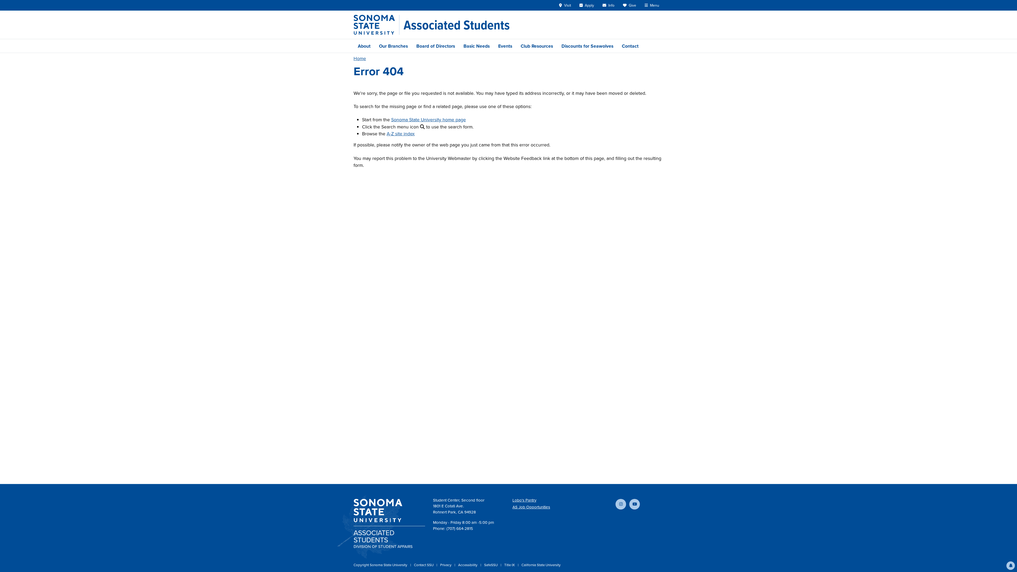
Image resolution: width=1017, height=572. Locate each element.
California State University (541, 564)
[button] (1010, 565)
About (364, 46)
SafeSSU (491, 564)
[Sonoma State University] (376, 25)
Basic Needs (476, 46)
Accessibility (468, 564)
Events (505, 46)
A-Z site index (401, 133)
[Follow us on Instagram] (620, 504)
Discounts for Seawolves (587, 46)
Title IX (510, 564)
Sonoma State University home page (428, 119)
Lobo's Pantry (524, 500)
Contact (630, 46)
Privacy (446, 564)
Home (360, 58)
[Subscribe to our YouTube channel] (634, 504)
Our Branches (393, 46)
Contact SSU (424, 564)
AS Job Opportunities (531, 507)
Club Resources (537, 46)
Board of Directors (435, 46)
